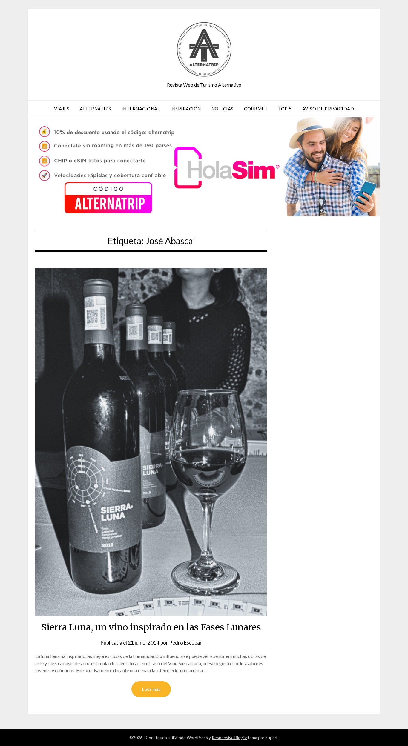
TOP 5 (285, 108)
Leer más (151, 689)
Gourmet (256, 108)
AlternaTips (95, 108)
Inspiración (185, 108)
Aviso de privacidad (328, 108)
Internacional (141, 108)
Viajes (61, 108)
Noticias (222, 108)
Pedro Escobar (185, 642)
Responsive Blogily (229, 737)
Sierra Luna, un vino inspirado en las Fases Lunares (151, 627)
